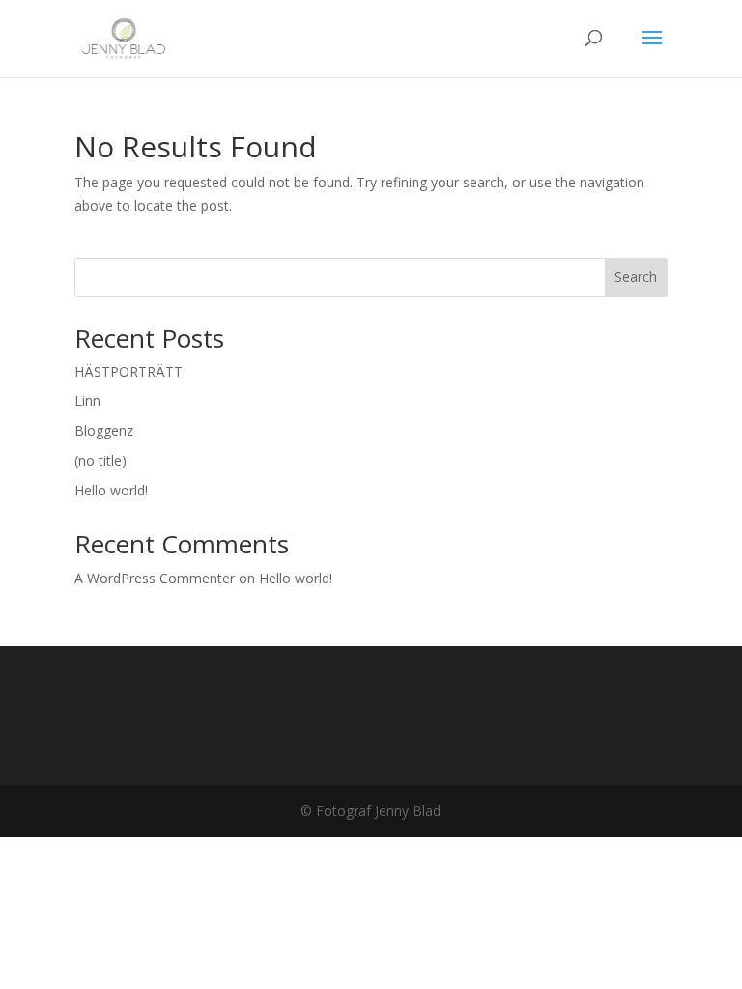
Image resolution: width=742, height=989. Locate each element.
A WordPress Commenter (154, 578)
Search (635, 277)
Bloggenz (103, 430)
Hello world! (111, 490)
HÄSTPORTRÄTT (128, 371)
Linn (87, 400)
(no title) (100, 460)
